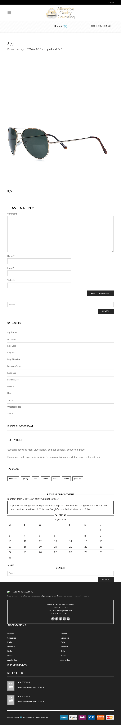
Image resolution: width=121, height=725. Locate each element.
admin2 (53, 49)
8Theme (28, 717)
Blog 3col (11, 346)
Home (57, 26)
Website (11, 280)
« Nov (10, 565)
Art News (11, 339)
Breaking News (14, 366)
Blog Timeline (13, 359)
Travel (10, 400)
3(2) (9, 191)
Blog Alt (11, 352)
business (13, 478)
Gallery (10, 386)
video (55, 478)
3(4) (10, 44)
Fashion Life (13, 380)
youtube (77, 478)
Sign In (111, 3)
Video (10, 413)
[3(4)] (57, 117)
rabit (35, 478)
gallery (25, 478)
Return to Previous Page (100, 26)
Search (105, 311)
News (10, 393)
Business (11, 373)
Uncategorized (14, 407)
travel (45, 478)
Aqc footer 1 (24, 682)
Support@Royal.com (63, 610)
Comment (12, 214)
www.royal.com (60, 614)
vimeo (66, 478)
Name (10, 256)
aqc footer (12, 332)
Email (10, 268)
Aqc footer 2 (24, 696)
